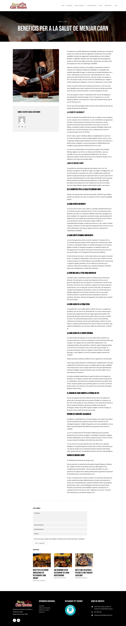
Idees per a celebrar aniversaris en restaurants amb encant (42, 560)
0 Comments (42, 580)
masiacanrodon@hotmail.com (103, 615)
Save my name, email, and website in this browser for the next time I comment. (59, 539)
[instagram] (18, 620)
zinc (95, 211)
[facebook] (14, 620)
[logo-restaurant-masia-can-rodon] (18, 3)
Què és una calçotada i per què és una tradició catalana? (84, 560)
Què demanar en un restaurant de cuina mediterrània (63, 560)
